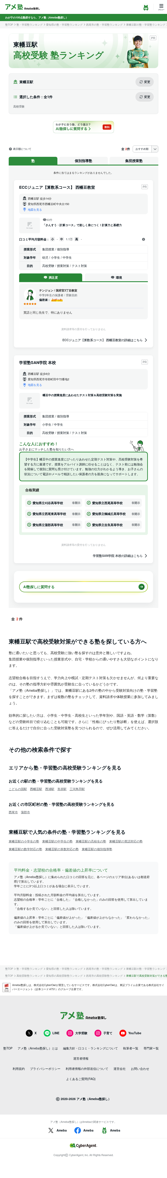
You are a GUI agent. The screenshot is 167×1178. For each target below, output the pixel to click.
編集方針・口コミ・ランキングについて (90, 1048)
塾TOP (9, 24)
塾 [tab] (33, 160)
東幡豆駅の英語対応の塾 (126, 841)
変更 (147, 81)
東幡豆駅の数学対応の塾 (25, 849)
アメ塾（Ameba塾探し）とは (38, 1048)
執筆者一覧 (130, 1048)
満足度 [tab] (53, 277)
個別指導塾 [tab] (83, 160)
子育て (107, 1033)
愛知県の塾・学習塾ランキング (64, 24)
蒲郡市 (25, 812)
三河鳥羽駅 (77, 789)
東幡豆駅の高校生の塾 (91, 841)
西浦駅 (49, 789)
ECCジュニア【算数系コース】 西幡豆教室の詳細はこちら (102, 340)
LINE (55, 1033)
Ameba (62, 1130)
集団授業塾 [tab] (134, 160)
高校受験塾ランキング (30, 975)
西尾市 (13, 812)
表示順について (22, 149)
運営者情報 (81, 1058)
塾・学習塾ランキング (30, 24)
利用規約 (19, 1068)
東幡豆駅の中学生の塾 (57, 841)
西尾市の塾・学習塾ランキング (104, 24)
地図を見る (35, 209)
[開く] (143, 239)
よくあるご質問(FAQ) (81, 1079)
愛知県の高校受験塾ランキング (64, 975)
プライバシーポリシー (45, 1068)
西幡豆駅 (36, 789)
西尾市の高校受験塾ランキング (104, 975)
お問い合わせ (140, 1068)
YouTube (134, 1033)
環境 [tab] (119, 277)
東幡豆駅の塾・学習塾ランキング (145, 24)
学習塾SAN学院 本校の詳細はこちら (118, 556)
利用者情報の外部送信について (87, 1068)
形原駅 (62, 789)
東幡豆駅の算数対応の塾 (62, 849)
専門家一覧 (151, 1048)
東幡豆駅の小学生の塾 (24, 841)
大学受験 (81, 1033)
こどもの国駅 (18, 789)
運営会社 (120, 1068)
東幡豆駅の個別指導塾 (97, 849)
